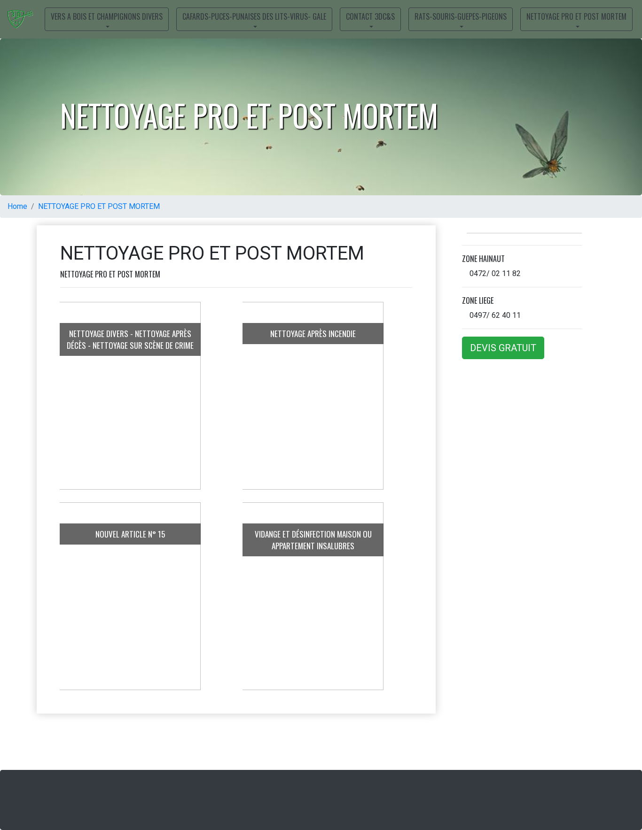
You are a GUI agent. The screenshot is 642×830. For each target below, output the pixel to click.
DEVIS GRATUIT (503, 348)
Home (17, 206)
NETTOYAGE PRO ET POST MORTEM (99, 206)
